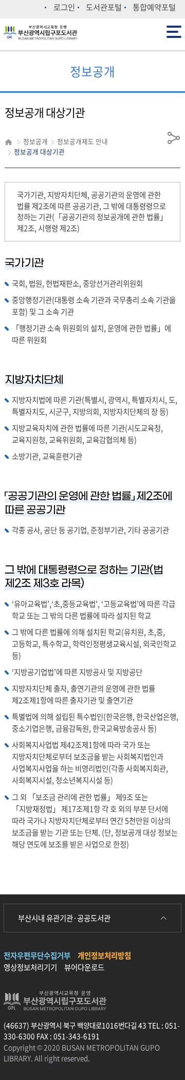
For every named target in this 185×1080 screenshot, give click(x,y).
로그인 (64, 7)
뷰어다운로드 (84, 967)
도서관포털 (104, 7)
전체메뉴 (175, 26)
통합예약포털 (154, 7)
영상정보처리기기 (30, 967)
